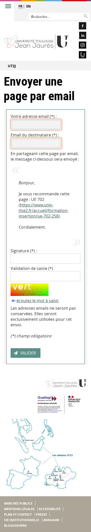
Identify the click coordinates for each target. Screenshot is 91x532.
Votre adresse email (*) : (34, 116)
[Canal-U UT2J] (79, 55)
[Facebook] (79, 26)
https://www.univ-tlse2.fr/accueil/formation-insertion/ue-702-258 (44, 210)
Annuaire (51, 520)
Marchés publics (18, 503)
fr (20, 6)
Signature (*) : (24, 251)
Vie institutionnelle (21, 520)
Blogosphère (15, 525)
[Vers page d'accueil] (36, 41)
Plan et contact (18, 514)
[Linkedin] (79, 36)
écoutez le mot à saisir (37, 300)
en (28, 6)
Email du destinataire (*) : (35, 135)
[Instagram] (79, 46)
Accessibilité (49, 509)
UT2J (12, 65)
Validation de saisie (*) (32, 268)
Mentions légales (19, 509)
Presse (41, 514)
